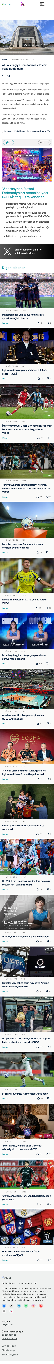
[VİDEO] (27, 401)
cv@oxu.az (7, 1324)
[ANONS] (27, 1227)
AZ (41, 4)
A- (3, 76)
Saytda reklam (9, 1346)
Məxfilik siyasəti (10, 1354)
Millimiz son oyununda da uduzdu (23, 236)
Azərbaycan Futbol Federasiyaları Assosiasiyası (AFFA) (27, 131)
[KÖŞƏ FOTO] (27, 1121)
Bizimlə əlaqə (8, 1350)
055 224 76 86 (9, 1338)
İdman (5, 323)
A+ (8, 76)
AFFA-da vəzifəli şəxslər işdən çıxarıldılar (27, 221)
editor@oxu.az (9, 1334)
